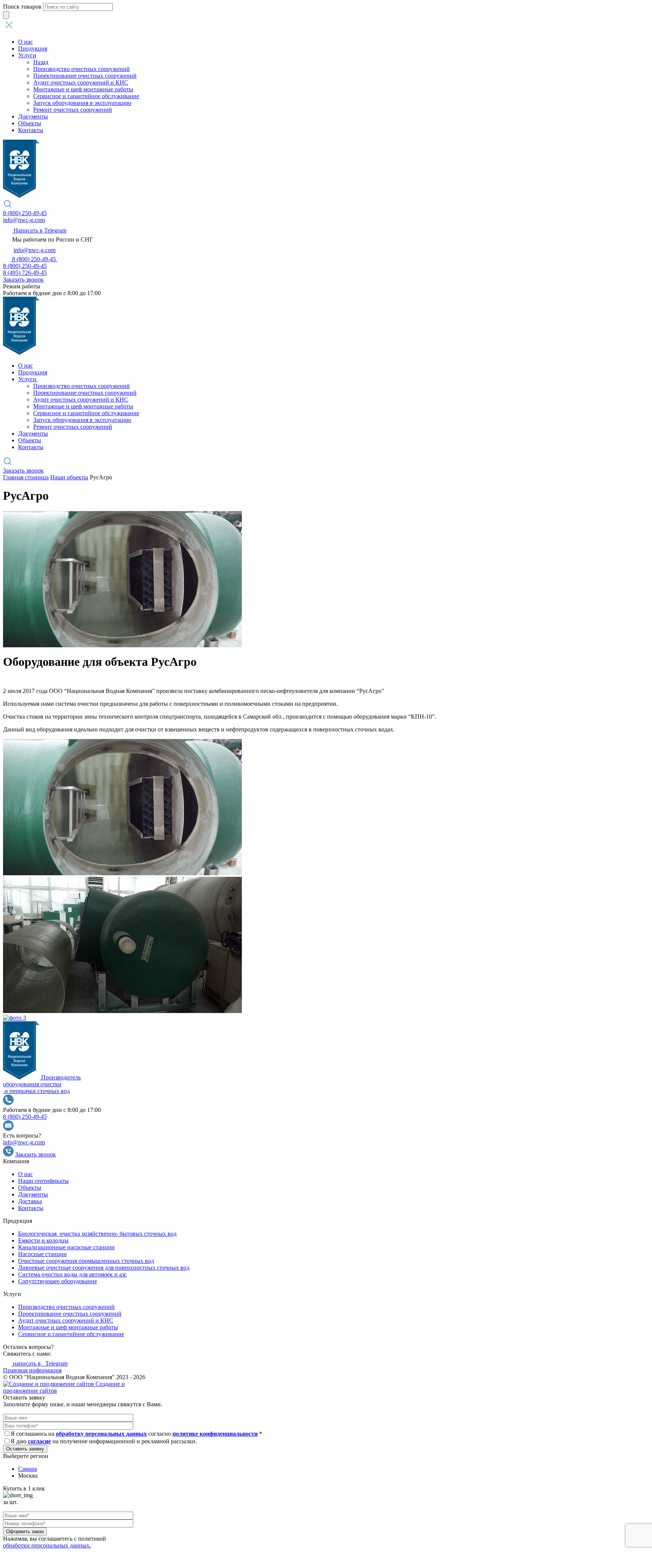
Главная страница (26, 477)
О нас (25, 41)
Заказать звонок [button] (23, 470)
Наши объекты (69, 477)
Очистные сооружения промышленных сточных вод (86, 1261)
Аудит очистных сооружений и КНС (80, 82)
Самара (27, 1469)
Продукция (32, 48)
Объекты (29, 123)
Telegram (40, 1363)
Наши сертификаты (43, 1181)
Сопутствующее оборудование (57, 1281)
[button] (326, 25)
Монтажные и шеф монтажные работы (83, 89)
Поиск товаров (22, 6)
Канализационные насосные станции (66, 1247)
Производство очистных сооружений (81, 69)
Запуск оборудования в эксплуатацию (82, 103)
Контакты (30, 130)
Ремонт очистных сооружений (72, 109)
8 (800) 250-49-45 (25, 213)
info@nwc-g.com (24, 220)
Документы (33, 116)
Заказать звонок (23, 279)
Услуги (27, 55)
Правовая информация (32, 1370)
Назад (40, 62)
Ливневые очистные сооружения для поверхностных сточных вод (103, 1267)
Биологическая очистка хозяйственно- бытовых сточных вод (97, 1233)
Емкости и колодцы (43, 1240)
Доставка (30, 1201)
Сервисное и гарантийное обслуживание (86, 96)
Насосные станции (42, 1254)
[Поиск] (6, 15)
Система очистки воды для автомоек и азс (72, 1274)
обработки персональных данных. (47, 1545)
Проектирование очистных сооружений (85, 75)
